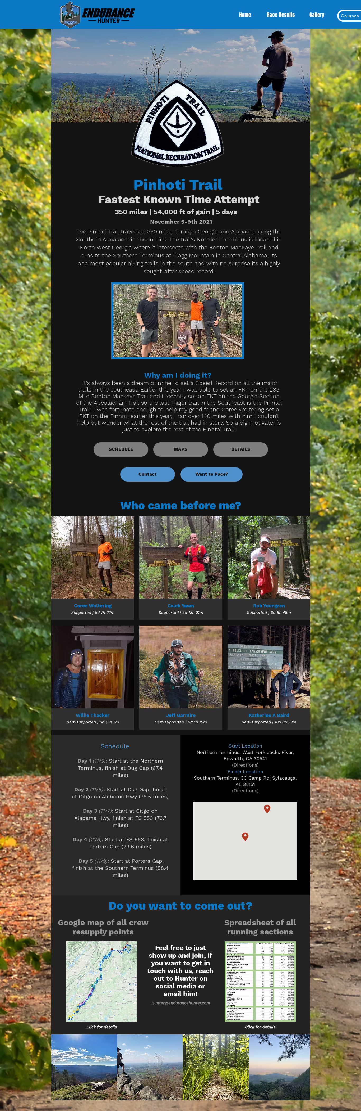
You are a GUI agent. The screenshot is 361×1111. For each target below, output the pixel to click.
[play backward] (57, 1067)
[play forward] (303, 1067)
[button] (84, 1067)
